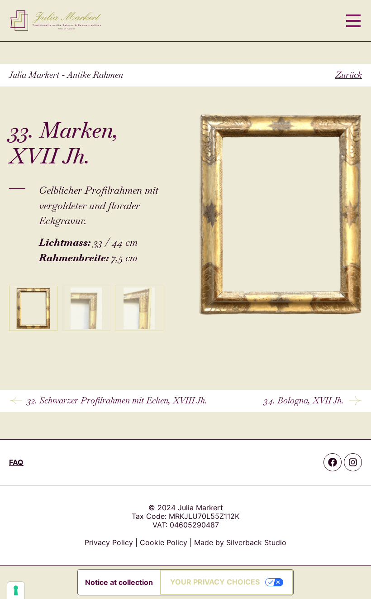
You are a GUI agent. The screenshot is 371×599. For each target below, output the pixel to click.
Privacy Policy (109, 542)
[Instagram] (353, 462)
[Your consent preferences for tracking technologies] (15, 590)
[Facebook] (332, 462)
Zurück (348, 75)
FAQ (16, 462)
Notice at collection (119, 582)
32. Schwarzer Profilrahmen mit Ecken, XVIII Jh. (117, 400)
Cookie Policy (163, 542)
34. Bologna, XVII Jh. (304, 400)
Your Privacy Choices (215, 581)
